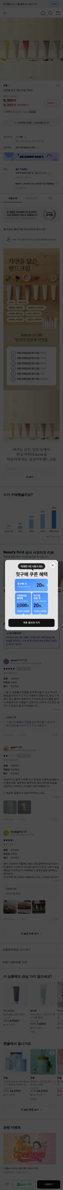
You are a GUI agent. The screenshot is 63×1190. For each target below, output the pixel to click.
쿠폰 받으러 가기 (31, 622)
